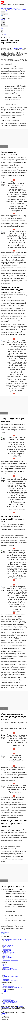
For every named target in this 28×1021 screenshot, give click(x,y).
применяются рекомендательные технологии (12, 1007)
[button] (2, 27)
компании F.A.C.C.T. (18, 48)
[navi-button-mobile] (2, 31)
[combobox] (6, 1017)
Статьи (5, 34)
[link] (3, 24)
